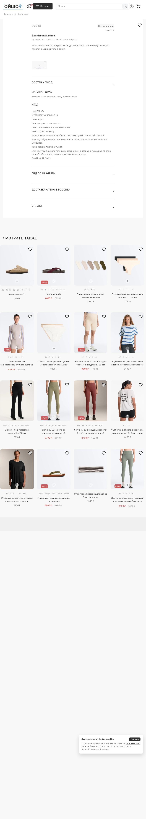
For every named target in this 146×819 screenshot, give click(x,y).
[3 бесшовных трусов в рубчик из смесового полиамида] (54, 332)
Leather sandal (54, 294)
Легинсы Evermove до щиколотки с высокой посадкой (54, 432)
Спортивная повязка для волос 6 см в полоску (90, 495)
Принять (135, 739)
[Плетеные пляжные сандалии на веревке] (54, 469)
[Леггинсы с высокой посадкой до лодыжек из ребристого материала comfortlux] (127, 469)
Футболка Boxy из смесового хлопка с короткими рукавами (127, 363)
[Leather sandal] (54, 265)
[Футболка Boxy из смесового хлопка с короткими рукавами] (127, 332)
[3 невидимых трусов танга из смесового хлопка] (127, 265)
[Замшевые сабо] (17, 265)
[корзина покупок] (138, 6)
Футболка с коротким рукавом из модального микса (17, 499)
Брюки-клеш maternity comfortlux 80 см (17, 431)
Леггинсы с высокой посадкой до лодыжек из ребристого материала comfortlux (127, 500)
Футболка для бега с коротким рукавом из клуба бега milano (127, 431)
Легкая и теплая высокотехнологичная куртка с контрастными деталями (17, 363)
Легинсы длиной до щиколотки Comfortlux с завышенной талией (90, 432)
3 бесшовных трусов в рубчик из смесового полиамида (53, 363)
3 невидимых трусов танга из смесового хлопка (127, 296)
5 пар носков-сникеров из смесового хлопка (91, 296)
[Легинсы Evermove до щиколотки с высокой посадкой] (54, 400)
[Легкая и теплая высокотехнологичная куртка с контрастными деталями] (17, 332)
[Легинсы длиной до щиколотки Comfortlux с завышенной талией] (91, 400)
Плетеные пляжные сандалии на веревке (54, 499)
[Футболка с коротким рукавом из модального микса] (17, 469)
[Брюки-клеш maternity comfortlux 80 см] (17, 400)
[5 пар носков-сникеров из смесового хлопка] (91, 265)
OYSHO (36, 25)
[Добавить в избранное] (30, 249)
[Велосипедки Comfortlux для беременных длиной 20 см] (91, 332)
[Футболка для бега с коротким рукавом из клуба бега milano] (127, 400)
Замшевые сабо (17, 294)
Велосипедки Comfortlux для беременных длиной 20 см (90, 363)
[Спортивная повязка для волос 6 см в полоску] (91, 469)
